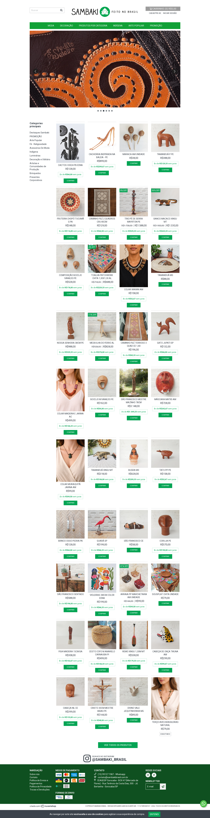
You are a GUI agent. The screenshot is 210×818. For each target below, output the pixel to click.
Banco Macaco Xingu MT (165, 220)
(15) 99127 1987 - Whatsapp (111, 774)
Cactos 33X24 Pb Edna (70, 165)
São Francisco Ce (133, 541)
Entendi (154, 814)
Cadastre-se (155, 13)
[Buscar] (61, 10)
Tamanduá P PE (165, 154)
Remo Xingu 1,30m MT (133, 651)
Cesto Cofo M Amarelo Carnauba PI (102, 653)
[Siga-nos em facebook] (154, 775)
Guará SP (102, 541)
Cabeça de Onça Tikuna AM (165, 653)
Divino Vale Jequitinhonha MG (134, 709)
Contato (34, 777)
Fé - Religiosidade (38, 144)
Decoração (66, 25)
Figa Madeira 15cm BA (70, 651)
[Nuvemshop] (43, 807)
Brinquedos (35, 173)
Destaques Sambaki (39, 132)
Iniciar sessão (170, 13)
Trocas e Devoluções (40, 789)
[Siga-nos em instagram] (148, 775)
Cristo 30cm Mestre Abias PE (102, 709)
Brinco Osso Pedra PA (70, 541)
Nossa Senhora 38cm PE (70, 343)
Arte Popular (136, 25)
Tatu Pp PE (165, 470)
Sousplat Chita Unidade (165, 594)
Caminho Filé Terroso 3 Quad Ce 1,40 (134, 344)
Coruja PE (165, 541)
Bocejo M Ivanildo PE (102, 399)
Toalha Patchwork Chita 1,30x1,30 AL (102, 276)
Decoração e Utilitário (40, 159)
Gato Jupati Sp (165, 343)
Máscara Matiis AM (165, 399)
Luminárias (35, 155)
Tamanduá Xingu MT (102, 470)
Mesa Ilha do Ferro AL (102, 343)
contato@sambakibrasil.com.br (113, 777)
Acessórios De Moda (40, 148)
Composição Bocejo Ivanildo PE (70, 276)
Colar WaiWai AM (133, 289)
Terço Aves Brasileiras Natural (165, 723)
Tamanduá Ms (165, 275)
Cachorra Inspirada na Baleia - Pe (102, 156)
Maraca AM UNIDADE (134, 154)
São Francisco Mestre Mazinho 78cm (133, 401)
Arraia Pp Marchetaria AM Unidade (134, 596)
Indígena (118, 25)
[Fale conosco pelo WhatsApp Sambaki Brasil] (203, 803)
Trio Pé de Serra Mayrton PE (134, 220)
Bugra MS (133, 470)
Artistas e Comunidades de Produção (38, 166)
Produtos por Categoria (93, 25)
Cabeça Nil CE (70, 708)
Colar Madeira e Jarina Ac (70, 415)
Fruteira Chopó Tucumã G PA (70, 220)
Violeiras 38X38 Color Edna (102, 596)
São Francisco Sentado (70, 594)
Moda (51, 25)
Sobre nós (35, 774)
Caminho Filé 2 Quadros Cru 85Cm (102, 220)
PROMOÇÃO (156, 25)
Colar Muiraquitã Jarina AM (70, 485)
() (164, 9)
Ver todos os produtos (118, 745)
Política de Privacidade (41, 786)
